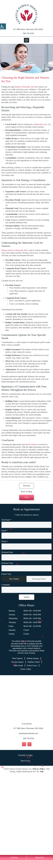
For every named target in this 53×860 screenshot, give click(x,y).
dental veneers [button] (40, 504)
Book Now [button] (40, 857)
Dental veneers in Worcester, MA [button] (17, 280)
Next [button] (26, 568)
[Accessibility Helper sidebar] (3, 26)
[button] (26, 14)
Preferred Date (8, 623)
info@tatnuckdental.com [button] (28, 811)
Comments (6, 656)
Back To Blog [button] (26, 562)
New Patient (14, 650)
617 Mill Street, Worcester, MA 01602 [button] (28, 29)
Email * (4, 601)
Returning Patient (39, 650)
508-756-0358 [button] (28, 33)
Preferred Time (8, 634)
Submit (26, 668)
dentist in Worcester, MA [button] (31, 86)
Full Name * (6, 591)
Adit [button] (46, 850)
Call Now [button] (13, 857)
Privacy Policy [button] (43, 847)
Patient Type (7, 645)
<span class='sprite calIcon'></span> (49, 628)
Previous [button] (26, 556)
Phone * (5, 612)
